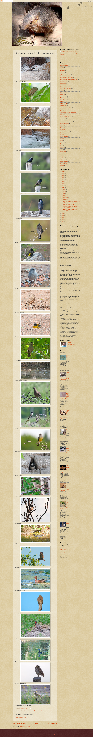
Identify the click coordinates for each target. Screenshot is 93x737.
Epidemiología (63, 97)
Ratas (61, 145)
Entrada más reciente (19, 723)
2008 (63, 173)
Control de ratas (63, 92)
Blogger (54, 734)
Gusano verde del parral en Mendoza (68, 112)
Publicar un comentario (21, 717)
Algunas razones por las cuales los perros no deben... (70, 207)
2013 (63, 183)
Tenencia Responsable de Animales (67, 154)
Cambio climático (64, 85)
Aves (20, 710)
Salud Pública (63, 151)
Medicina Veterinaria (64, 123)
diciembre (65, 199)
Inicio (36, 723)
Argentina (62, 72)
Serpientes (62, 153)
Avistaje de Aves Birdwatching (28, 710)
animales (62, 67)
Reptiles (62, 147)
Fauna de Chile (63, 103)
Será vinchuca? (67, 431)
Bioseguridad (63, 83)
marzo (64, 191)
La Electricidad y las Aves (65, 116)
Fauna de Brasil (63, 101)
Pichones (62, 142)
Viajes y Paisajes (64, 161)
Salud (61, 149)
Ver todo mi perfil (71, 344)
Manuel (70, 342)
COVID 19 (62, 94)
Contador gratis (62, 59)
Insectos (62, 114)
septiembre (65, 197)
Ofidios (61, 127)
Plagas (61, 143)
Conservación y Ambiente (40, 710)
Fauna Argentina (49, 710)
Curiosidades (63, 96)
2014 (63, 185)
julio (64, 193)
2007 (63, 171)
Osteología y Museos (64, 131)
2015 (63, 187)
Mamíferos (62, 118)
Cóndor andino (63, 551)
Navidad (62, 125)
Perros (61, 140)
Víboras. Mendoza (64, 163)
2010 (63, 177)
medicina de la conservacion (66, 121)
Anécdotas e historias (64, 65)
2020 (63, 215)
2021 (63, 217)
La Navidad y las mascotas (68, 204)
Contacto (62, 90)
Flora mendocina (63, 549)
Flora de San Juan (64, 108)
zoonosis (62, 165)
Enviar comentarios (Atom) (24, 726)
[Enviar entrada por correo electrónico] (30, 708)
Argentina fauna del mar (65, 74)
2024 (63, 221)
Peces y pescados (64, 136)
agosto (64, 195)
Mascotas (62, 120)
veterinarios (62, 159)
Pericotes (62, 138)
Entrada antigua (52, 723)
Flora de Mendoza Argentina (66, 107)
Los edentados (67, 523)
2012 (63, 181)
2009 (63, 175)
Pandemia (62, 134)
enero (64, 189)
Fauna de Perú (63, 105)
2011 (63, 179)
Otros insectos (63, 132)
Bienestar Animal (63, 81)
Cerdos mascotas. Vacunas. (66, 86)
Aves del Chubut (63, 552)
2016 (63, 213)
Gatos (61, 110)
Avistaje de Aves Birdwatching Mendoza (68, 79)
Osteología (62, 129)
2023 (63, 219)
